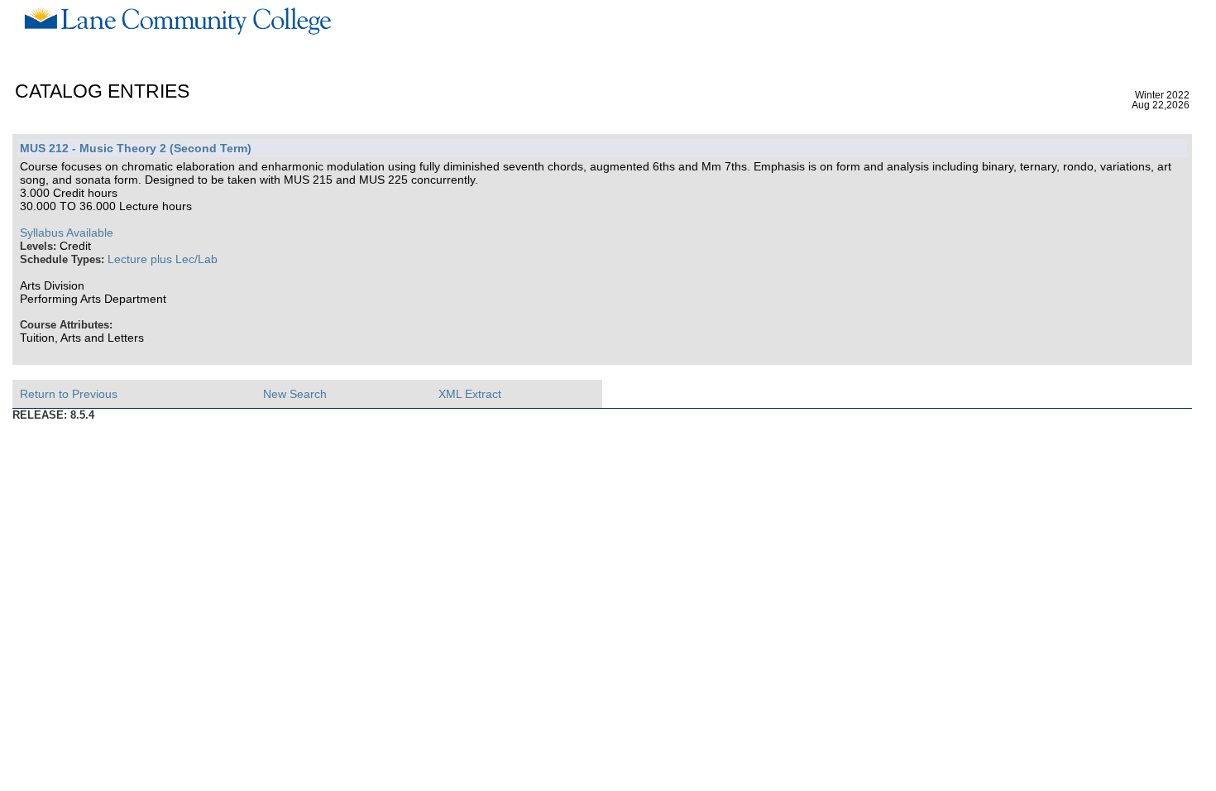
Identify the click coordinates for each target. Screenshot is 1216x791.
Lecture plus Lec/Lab (163, 259)
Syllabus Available (66, 232)
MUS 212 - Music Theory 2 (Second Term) (135, 148)
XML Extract (469, 393)
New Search (295, 393)
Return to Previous (68, 393)
